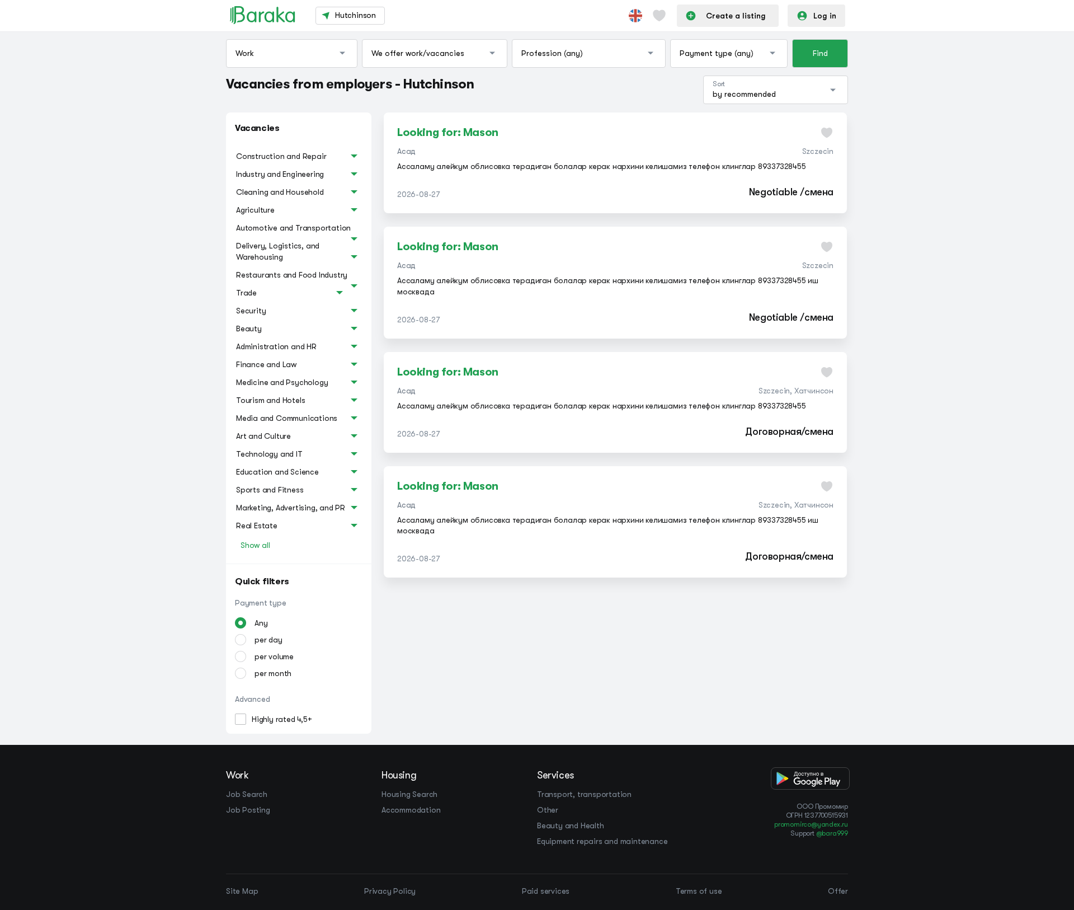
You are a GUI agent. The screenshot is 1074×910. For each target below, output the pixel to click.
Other (547, 809)
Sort (719, 84)
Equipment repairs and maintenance (602, 841)
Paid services (545, 890)
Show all (255, 545)
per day (268, 639)
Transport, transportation (584, 794)
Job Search (246, 794)
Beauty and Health (570, 825)
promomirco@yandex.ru (811, 824)
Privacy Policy (390, 890)
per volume (274, 656)
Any (261, 622)
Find (820, 53)
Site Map (242, 890)
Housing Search (409, 794)
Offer (838, 890)
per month (273, 673)
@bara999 (832, 833)
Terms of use (699, 890)
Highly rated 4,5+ (282, 719)
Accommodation (410, 809)
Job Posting (248, 809)
